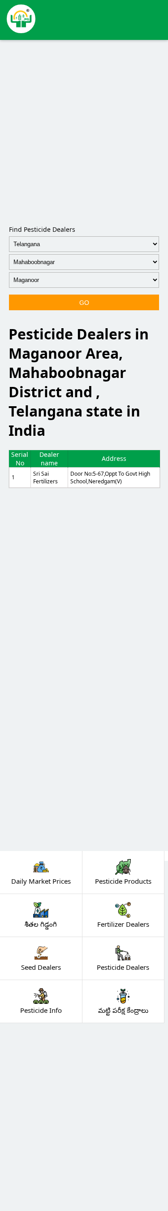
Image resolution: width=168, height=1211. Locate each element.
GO (84, 302)
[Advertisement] (84, 131)
